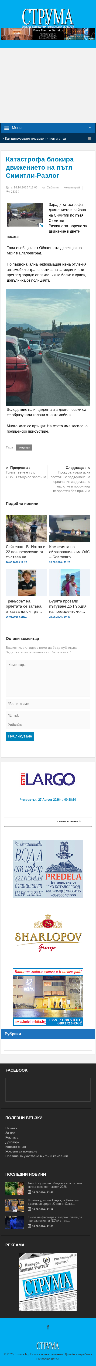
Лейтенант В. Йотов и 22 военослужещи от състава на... (25, 552)
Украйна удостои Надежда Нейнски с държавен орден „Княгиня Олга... (54, 1201)
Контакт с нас (15, 1147)
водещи (24, 447)
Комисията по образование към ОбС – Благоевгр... (69, 552)
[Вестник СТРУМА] (48, 18)
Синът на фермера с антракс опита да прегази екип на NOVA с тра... (55, 1218)
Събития (53, 187)
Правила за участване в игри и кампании (36, 1156)
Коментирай (72, 187)
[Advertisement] (48, 85)
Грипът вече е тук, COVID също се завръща (26, 472)
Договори (12, 1142)
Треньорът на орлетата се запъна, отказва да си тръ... (24, 606)
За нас (10, 1133)
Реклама (11, 1137)
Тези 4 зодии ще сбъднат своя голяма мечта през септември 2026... (55, 1185)
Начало (11, 1128)
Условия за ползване (21, 1151)
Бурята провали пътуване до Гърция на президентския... (67, 606)
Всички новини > (68, 821)
